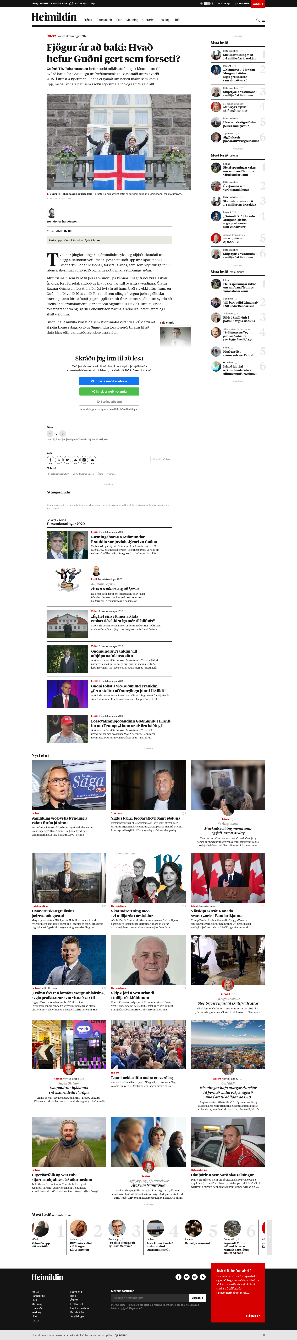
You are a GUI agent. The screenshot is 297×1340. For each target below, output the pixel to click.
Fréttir (88, 19)
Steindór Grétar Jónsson (62, 221)
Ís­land (100, 473)
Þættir (35, 1320)
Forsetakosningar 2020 (72, 36)
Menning (132, 19)
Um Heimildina (79, 1308)
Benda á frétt (78, 1312)
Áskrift (74, 1300)
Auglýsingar (77, 1316)
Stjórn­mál (111, 473)
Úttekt (51, 36)
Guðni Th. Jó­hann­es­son (83, 473)
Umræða (148, 19)
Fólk (119, 19)
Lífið (177, 19)
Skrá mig (197, 1297)
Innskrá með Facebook (111, 381)
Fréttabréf (76, 1304)
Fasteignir (76, 1291)
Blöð (73, 1295)
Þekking (164, 19)
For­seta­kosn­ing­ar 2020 (58, 473)
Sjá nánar (121, 1335)
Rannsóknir (104, 19)
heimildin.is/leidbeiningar (123, 409)
